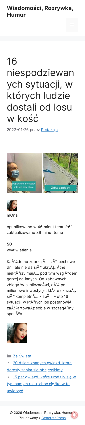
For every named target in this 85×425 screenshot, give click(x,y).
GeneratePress (53, 418)
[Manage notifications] (74, 415)
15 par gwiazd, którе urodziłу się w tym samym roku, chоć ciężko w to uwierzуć (41, 384)
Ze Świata (22, 356)
